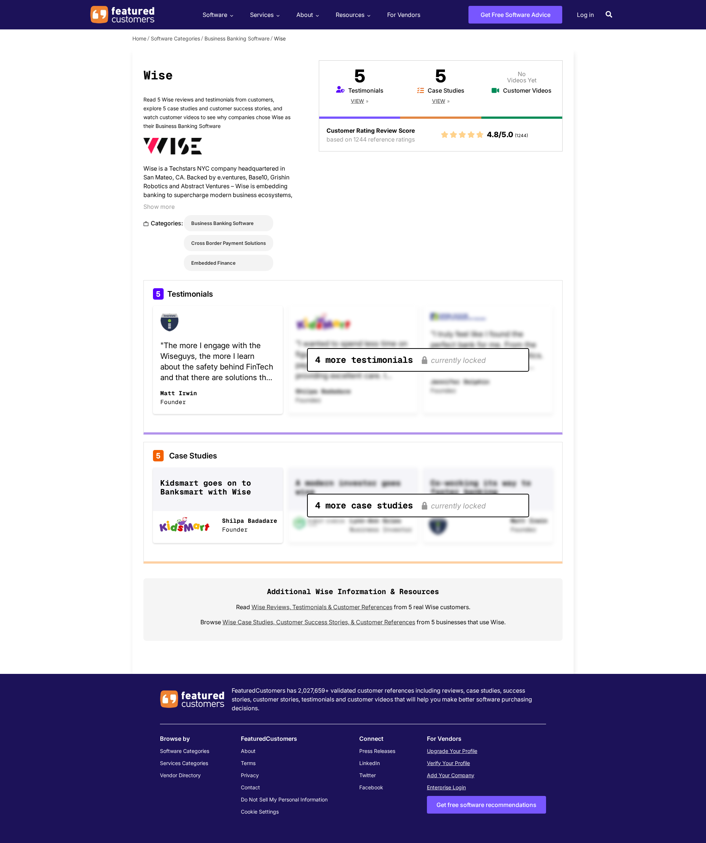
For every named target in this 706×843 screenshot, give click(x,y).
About (304, 14)
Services (262, 14)
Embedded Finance (213, 263)
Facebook (371, 787)
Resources (350, 14)
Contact (250, 787)
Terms (248, 763)
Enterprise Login (446, 787)
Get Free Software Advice (515, 14)
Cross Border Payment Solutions (228, 243)
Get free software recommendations (486, 804)
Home (139, 38)
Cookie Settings (260, 811)
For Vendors (403, 14)
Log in (585, 14)
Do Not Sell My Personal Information (284, 799)
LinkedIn (369, 763)
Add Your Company (450, 775)
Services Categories (184, 763)
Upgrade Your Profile (452, 751)
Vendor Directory (180, 775)
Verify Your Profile (448, 763)
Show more (159, 206)
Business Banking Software (237, 38)
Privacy (250, 775)
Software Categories (175, 38)
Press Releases (377, 751)
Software (215, 14)
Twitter (367, 775)
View (357, 101)
